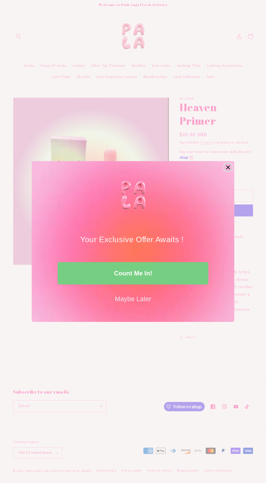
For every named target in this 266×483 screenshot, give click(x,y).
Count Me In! (133, 273)
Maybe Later (133, 298)
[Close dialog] (228, 167)
